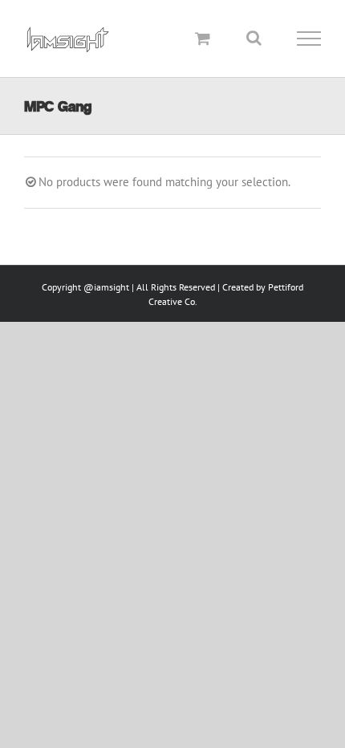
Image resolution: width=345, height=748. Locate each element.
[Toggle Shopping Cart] (202, 38)
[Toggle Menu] (309, 38)
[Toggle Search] (254, 38)
